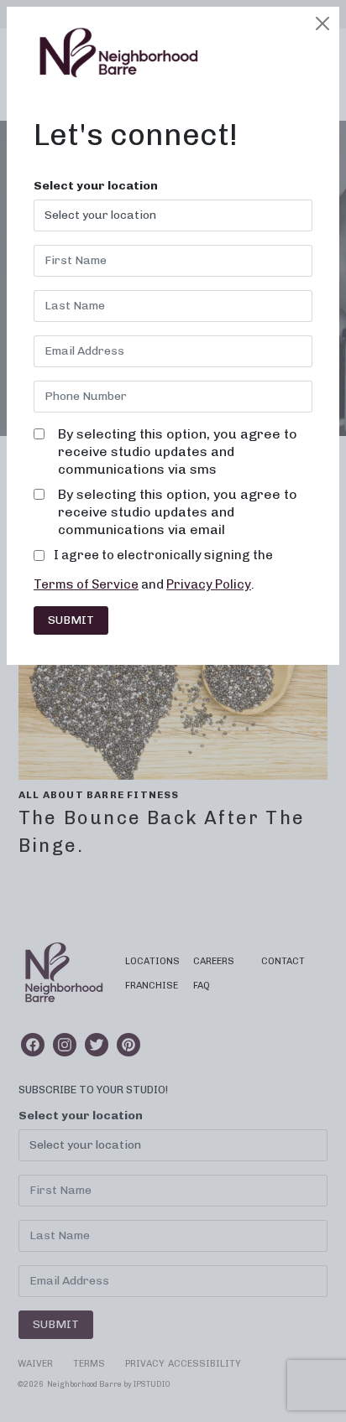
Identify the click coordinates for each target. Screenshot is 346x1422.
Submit (71, 620)
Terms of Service (86, 584)
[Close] (322, 23)
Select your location (96, 186)
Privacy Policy (208, 584)
